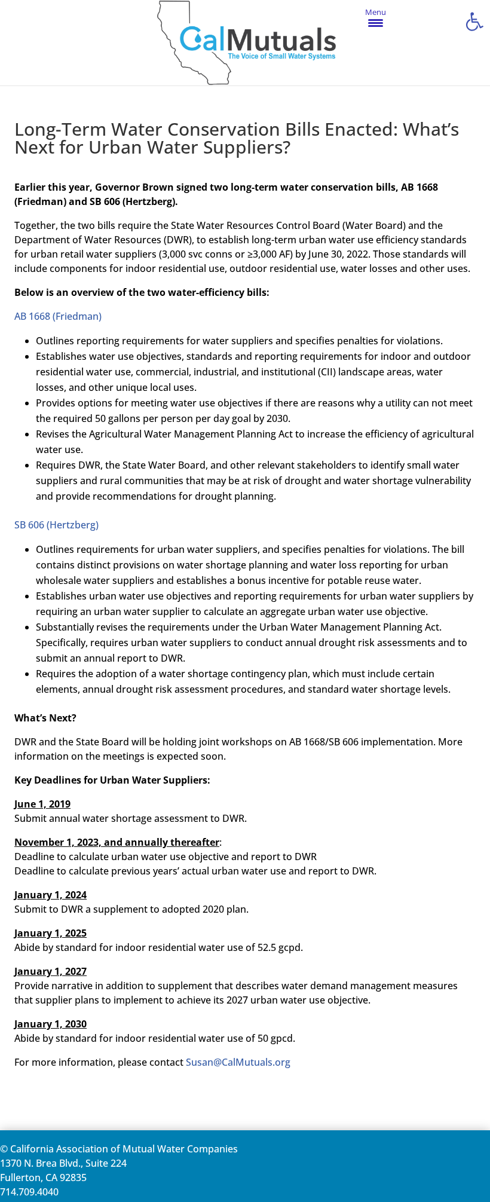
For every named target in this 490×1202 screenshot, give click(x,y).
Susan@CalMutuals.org (238, 1062)
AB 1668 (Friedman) (58, 316)
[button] (474, 21)
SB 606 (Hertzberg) (56, 524)
